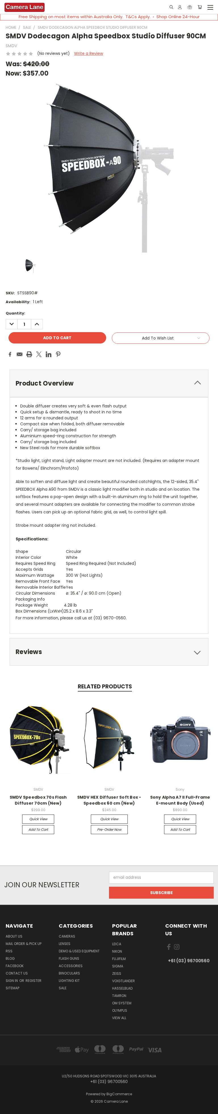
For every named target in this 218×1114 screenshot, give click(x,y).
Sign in (12, 980)
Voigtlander (123, 980)
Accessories (71, 965)
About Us (14, 936)
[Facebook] (10, 354)
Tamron (119, 995)
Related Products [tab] (105, 686)
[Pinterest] (58, 354)
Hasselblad (122, 988)
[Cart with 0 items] (200, 7)
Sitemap (12, 988)
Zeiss (116, 973)
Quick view (38, 819)
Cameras (67, 936)
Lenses (64, 943)
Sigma (117, 966)
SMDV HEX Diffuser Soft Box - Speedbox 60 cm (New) (109, 800)
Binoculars (69, 973)
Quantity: (15, 313)
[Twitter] (39, 354)
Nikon (117, 951)
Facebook (15, 965)
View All (119, 1017)
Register (33, 980)
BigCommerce (119, 1094)
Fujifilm (119, 958)
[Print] (29, 354)
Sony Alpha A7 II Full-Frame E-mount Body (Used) (180, 800)
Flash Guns (69, 958)
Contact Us (17, 973)
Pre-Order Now (109, 829)
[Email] (19, 354)
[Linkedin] (48, 354)
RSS (9, 951)
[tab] (109, 383)
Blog (10, 958)
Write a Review (88, 53)
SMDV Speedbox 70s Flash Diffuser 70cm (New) (38, 800)
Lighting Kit (69, 980)
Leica (116, 944)
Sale (62, 988)
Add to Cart (38, 829)
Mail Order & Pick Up (23, 943)
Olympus (119, 1010)
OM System (121, 1003)
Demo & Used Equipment (79, 951)
